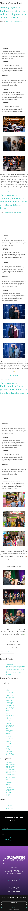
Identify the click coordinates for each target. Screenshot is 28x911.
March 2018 (8, 741)
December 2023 (10, 715)
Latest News (9, 787)
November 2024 (10, 707)
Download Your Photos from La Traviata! (15, 668)
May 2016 (8, 748)
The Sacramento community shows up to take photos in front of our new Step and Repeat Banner (13, 201)
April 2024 (8, 713)
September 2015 (10, 755)
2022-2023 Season (10, 769)
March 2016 (8, 750)
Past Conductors (10, 789)
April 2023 (8, 722)
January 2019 (9, 740)
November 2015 (9, 753)
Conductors (8, 782)
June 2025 (8, 699)
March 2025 (9, 700)
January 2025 (9, 704)
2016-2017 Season (10, 763)
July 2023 (8, 718)
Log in (7, 803)
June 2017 (8, 743)
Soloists (8, 794)
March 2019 (8, 736)
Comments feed (10, 807)
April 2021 (8, 728)
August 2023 (9, 717)
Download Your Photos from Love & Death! (16, 666)
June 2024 (8, 712)
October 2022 (9, 727)
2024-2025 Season (10, 774)
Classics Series (9, 781)
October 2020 (9, 730)
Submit (7, 839)
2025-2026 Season (10, 776)
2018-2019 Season (10, 764)
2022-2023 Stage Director (12, 771)
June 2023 (8, 720)
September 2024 (10, 708)
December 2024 (10, 705)
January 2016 (9, 751)
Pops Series (8, 792)
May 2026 (8, 689)
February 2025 (9, 702)
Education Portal (11, 891)
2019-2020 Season (10, 766)
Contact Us (14, 880)
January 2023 (9, 723)
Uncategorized (8, 191)
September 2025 (10, 697)
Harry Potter (9, 786)
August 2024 (9, 710)
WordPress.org (9, 808)
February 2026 (9, 692)
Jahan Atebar (18, 21)
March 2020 (9, 733)
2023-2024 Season (10, 772)
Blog (7, 779)
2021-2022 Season (10, 768)
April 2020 (8, 731)
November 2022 (10, 725)
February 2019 (9, 738)
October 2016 (9, 746)
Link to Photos (14, 375)
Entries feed (9, 805)
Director (8, 784)
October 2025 (9, 695)
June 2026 (8, 687)
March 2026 (9, 690)
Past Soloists (9, 791)
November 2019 (9, 735)
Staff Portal (18, 891)
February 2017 (9, 745)
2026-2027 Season (10, 777)
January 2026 (9, 694)
